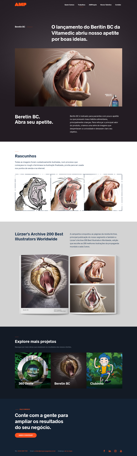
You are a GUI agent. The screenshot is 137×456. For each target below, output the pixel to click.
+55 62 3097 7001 (22, 451)
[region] (68, 77)
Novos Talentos (105, 5)
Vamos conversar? (26, 435)
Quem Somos (69, 5)
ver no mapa (68, 451)
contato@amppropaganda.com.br (45, 451)
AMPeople (93, 5)
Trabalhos (81, 5)
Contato (118, 5)
